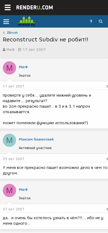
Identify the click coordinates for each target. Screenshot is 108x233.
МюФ (10, 49)
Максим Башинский (36, 139)
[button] (6, 21)
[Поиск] (100, 22)
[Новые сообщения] (91, 22)
